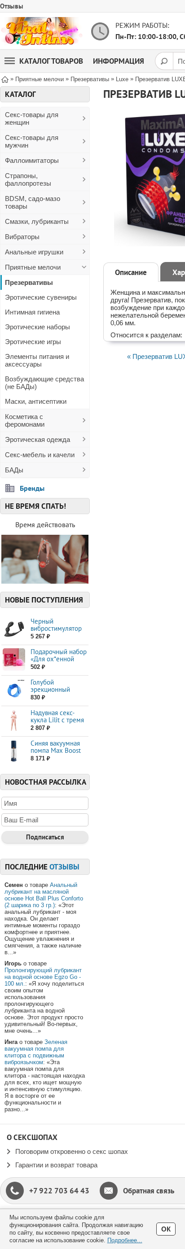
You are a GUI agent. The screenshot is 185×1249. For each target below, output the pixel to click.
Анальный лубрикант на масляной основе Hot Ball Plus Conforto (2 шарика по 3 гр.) (43, 895)
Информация (118, 61)
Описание (131, 272)
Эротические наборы (37, 327)
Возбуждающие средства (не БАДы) (44, 382)
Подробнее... (124, 1240)
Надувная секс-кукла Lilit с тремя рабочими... (57, 719)
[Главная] (5, 78)
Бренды (32, 488)
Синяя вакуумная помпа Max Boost (56, 747)
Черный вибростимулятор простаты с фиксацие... (56, 632)
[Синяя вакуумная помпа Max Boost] (13, 751)
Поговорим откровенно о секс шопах (71, 1151)
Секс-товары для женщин (31, 118)
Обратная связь (148, 1191)
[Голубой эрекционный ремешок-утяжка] (13, 690)
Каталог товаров (51, 61)
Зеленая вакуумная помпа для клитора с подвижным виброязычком (35, 1052)
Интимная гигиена (32, 312)
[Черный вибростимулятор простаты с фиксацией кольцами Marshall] (13, 629)
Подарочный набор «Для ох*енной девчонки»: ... (59, 658)
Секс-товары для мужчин (31, 141)
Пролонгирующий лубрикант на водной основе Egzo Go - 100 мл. (43, 977)
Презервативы (29, 282)
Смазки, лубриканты (37, 221)
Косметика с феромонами (24, 420)
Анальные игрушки (34, 252)
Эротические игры (33, 341)
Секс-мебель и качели (40, 455)
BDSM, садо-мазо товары (32, 202)
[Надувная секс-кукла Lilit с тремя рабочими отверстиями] (13, 720)
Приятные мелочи (33, 267)
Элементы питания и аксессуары (37, 360)
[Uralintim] (41, 31)
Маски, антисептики (35, 401)
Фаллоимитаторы (32, 160)
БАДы (14, 470)
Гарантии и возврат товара (56, 1165)
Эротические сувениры (41, 297)
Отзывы (11, 6)
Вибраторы (22, 236)
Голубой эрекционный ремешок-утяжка (55, 689)
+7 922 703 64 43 (59, 1191)
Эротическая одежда (37, 439)
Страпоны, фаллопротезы (28, 179)
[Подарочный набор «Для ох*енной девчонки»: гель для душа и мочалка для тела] (13, 659)
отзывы (64, 867)
